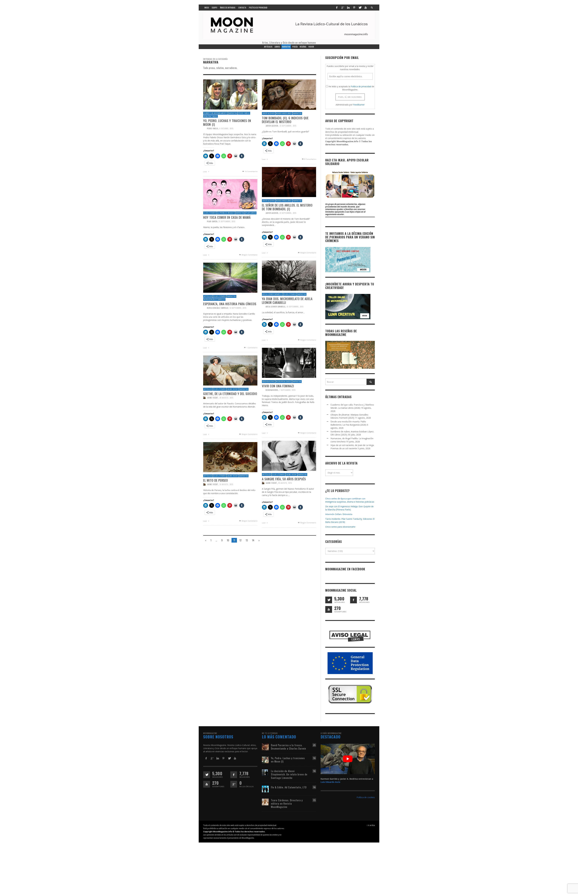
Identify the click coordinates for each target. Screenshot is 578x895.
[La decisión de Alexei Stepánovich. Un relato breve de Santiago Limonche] (265, 772)
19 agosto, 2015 (226, 484)
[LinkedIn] (348, 8)
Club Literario (210, 213)
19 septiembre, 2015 (295, 306)
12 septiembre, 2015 (238, 308)
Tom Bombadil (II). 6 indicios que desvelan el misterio (285, 120)
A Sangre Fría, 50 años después (284, 479)
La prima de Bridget (226, 213)
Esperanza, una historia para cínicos (229, 303)
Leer (205, 171)
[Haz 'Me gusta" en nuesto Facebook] (353, 600)
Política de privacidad (361, 86)
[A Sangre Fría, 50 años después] (289, 455)
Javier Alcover (269, 113)
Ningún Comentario (308, 253)
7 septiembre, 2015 (287, 390)
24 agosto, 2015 (285, 483)
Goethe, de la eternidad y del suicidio (230, 393)
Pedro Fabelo (244, 113)
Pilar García (251, 213)
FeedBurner (359, 104)
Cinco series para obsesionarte (340, 526)
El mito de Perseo (215, 480)
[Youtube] (365, 8)
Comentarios (251, 171)
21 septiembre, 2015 (227, 221)
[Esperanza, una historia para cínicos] (230, 277)
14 (253, 540)
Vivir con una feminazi (278, 386)
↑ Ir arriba (371, 825)
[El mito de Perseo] (230, 456)
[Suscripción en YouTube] (328, 609)
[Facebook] (337, 8)
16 (314, 758)
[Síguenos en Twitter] (328, 600)
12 (240, 540)
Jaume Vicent (232, 389)
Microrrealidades (283, 381)
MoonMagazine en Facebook (345, 569)
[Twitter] (360, 8)
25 (314, 745)
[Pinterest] (354, 8)
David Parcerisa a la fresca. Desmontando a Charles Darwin (288, 746)
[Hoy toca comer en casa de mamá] (230, 194)
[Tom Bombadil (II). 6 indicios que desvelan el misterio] (289, 94)
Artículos (208, 296)
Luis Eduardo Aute (330, 782)
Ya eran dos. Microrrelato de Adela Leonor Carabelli (287, 300)
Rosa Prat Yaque (210, 116)
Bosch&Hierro (268, 381)
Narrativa (233, 113)
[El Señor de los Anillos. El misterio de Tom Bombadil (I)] (289, 181)
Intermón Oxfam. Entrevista (338, 514)
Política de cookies (366, 797)
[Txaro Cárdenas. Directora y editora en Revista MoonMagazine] (265, 801)
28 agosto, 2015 (226, 398)
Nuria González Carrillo (214, 299)
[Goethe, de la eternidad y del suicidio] (230, 370)
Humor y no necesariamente (215, 113)
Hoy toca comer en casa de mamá (227, 217)
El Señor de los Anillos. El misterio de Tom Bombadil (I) (287, 207)
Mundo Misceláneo (284, 113)
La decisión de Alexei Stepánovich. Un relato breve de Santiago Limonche (289, 774)
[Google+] (342, 8)
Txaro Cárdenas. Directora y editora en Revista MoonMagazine (287, 803)
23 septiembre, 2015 (288, 126)
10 (228, 540)
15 (314, 800)
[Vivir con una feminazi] (289, 362)
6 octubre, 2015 (226, 128)
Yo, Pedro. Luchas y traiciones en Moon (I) (227, 122)
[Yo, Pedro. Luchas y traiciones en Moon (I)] (230, 94)
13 (247, 540)
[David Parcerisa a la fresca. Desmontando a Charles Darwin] (265, 746)
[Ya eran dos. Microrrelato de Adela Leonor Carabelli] (289, 275)
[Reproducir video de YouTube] (348, 759)
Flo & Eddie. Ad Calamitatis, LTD (289, 787)
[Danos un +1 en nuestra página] (233, 784)
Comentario (251, 348)
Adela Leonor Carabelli (272, 294)
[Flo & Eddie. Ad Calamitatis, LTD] (265, 788)
